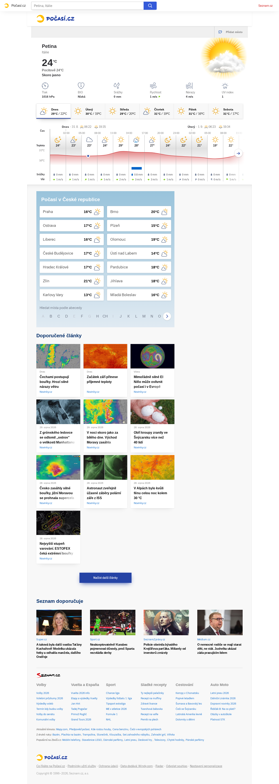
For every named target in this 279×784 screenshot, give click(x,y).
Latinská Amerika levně (189, 714)
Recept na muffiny (151, 698)
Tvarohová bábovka (152, 709)
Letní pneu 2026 (219, 693)
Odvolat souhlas (176, 766)
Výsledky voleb (44, 703)
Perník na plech (149, 719)
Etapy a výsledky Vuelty (84, 698)
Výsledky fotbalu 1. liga (119, 698)
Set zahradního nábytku (136, 734)
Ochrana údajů (108, 766)
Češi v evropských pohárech (145, 729)
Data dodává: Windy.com (137, 766)
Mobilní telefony (71, 740)
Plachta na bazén (71, 734)
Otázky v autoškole (221, 714)
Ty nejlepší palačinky (152, 693)
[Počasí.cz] (55, 19)
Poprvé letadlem (185, 698)
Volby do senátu (45, 714)
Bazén (56, 734)
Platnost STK (217, 719)
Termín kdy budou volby (49, 709)
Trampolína (89, 734)
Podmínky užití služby (82, 766)
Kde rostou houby (101, 729)
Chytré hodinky (175, 740)
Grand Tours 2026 (81, 719)
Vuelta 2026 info (80, 693)
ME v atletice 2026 (116, 709)
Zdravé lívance (149, 703)
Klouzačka (115, 734)
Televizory (159, 740)
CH (105, 316)
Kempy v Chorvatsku (187, 693)
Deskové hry (145, 740)
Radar (159, 766)
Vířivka (171, 734)
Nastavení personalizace (206, 766)
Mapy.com (62, 729)
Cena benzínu (120, 729)
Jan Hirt (75, 703)
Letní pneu (130, 740)
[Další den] (238, 153)
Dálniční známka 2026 (222, 698)
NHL (108, 719)
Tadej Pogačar (79, 709)
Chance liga (112, 693)
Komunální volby (45, 719)
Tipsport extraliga (116, 703)
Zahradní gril (158, 734)
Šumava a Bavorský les (189, 703)
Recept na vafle (149, 714)
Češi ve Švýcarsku (186, 709)
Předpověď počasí (79, 729)
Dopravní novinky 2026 (223, 703)
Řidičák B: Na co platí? (222, 709)
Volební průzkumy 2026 (49, 698)
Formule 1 (111, 714)
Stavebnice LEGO (92, 740)
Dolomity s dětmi (185, 719)
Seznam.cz (265, 5)
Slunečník (102, 734)
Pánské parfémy (195, 740)
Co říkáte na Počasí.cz (50, 766)
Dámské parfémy (113, 740)
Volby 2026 (42, 693)
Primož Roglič (79, 714)
